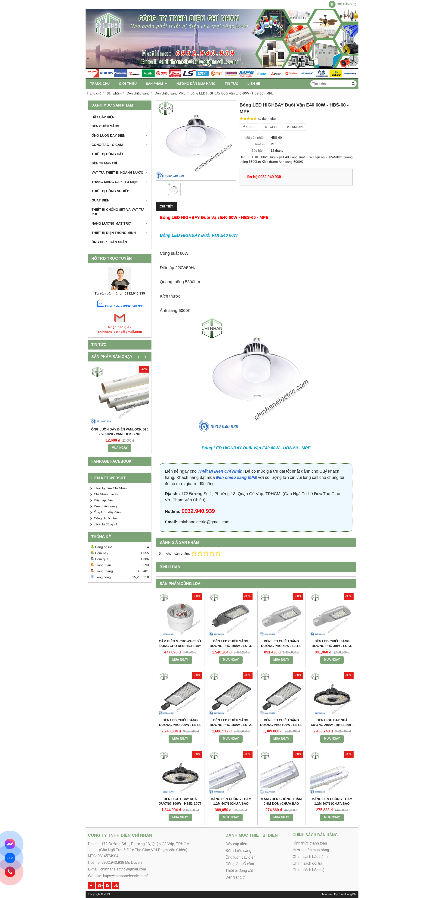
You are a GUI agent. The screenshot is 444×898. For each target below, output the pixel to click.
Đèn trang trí (104, 163)
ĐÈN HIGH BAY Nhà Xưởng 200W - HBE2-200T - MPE (332, 724)
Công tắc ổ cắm (105, 518)
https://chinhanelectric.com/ (125, 876)
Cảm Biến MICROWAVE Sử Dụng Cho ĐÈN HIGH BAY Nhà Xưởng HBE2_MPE (180, 645)
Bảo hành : (259, 150)
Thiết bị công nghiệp (110, 191)
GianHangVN (347, 894)
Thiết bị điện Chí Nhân (110, 488)
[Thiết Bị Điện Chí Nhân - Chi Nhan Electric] (222, 77)
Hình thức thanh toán (310, 843)
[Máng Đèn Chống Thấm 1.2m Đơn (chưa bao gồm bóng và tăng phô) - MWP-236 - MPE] (231, 772)
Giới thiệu (128, 83)
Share (250, 127)
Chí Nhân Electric (106, 494)
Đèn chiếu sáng (105, 126)
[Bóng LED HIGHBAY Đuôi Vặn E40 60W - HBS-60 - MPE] (196, 140)
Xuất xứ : (260, 144)
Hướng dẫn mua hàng (196, 83)
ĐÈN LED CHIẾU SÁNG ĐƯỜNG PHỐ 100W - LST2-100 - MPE (281, 724)
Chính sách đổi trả (307, 863)
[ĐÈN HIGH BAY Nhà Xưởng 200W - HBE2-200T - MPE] (332, 694)
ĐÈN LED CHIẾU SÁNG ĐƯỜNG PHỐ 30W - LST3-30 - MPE (332, 645)
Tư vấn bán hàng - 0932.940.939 (120, 293)
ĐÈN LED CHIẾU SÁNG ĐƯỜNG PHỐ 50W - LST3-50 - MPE (281, 645)
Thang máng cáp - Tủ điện (115, 182)
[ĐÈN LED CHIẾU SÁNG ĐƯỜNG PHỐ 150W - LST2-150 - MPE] (231, 694)
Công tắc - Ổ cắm (107, 145)
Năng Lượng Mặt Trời (112, 223)
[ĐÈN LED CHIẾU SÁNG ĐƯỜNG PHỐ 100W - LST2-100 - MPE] (281, 694)
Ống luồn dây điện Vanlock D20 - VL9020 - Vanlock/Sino (119, 431)
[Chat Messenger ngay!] (10, 844)
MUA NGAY (120, 447)
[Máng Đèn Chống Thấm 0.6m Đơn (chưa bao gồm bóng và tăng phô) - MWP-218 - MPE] (281, 772)
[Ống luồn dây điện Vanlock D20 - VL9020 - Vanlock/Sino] (119, 395)
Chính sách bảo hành (310, 857)
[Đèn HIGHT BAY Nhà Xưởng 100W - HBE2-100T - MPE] (180, 772)
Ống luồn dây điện (108, 135)
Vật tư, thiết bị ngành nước (117, 172)
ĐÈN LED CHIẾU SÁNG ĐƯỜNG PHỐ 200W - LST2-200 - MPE (180, 724)
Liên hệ (253, 83)
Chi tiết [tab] (166, 206)
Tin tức (231, 83)
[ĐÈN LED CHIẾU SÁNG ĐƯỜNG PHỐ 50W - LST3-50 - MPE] (281, 615)
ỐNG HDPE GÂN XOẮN (109, 242)
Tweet (272, 127)
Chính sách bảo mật (309, 870)
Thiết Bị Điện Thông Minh (114, 233)
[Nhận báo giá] (120, 322)
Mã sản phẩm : (256, 137)
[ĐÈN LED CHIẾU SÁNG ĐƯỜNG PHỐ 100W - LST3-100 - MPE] (231, 615)
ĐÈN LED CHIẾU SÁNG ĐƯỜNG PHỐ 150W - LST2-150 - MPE (231, 724)
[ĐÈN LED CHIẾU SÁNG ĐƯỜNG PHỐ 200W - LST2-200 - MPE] (180, 694)
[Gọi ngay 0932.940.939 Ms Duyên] (10, 872)
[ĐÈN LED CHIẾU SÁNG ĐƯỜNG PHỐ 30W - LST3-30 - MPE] (332, 615)
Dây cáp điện (103, 117)
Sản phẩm (155, 83)
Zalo (10, 858)
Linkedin (296, 127)
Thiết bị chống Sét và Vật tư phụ (118, 212)
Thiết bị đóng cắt (107, 154)
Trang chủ (100, 83)
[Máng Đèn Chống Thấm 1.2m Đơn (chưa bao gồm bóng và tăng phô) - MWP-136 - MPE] (332, 772)
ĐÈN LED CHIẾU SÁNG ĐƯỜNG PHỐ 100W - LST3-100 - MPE (231, 645)
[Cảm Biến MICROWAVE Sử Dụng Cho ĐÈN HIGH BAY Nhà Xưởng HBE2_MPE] (180, 615)
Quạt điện (100, 200)
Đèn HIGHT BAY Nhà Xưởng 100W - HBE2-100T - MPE (180, 803)
